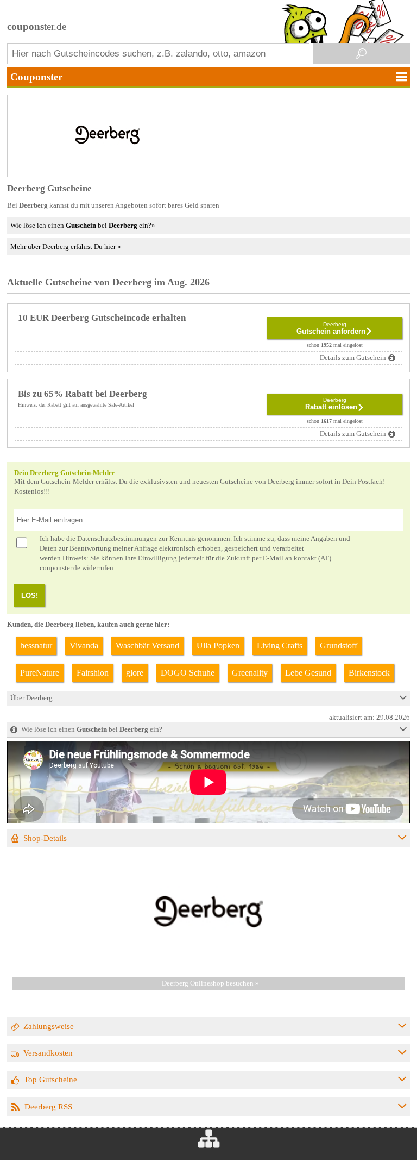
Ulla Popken (218, 645)
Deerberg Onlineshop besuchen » (210, 983)
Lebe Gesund (308, 672)
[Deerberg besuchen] (208, 964)
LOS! (29, 595)
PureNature (39, 672)
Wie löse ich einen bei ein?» (82, 225)
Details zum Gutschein (353, 357)
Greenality (250, 672)
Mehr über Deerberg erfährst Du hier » (65, 246)
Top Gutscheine (50, 1079)
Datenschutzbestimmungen (117, 538)
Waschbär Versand (147, 645)
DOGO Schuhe (187, 672)
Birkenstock (369, 672)
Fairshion (93, 672)
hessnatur (36, 645)
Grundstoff (338, 645)
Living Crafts (279, 645)
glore (134, 672)
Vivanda (84, 645)
